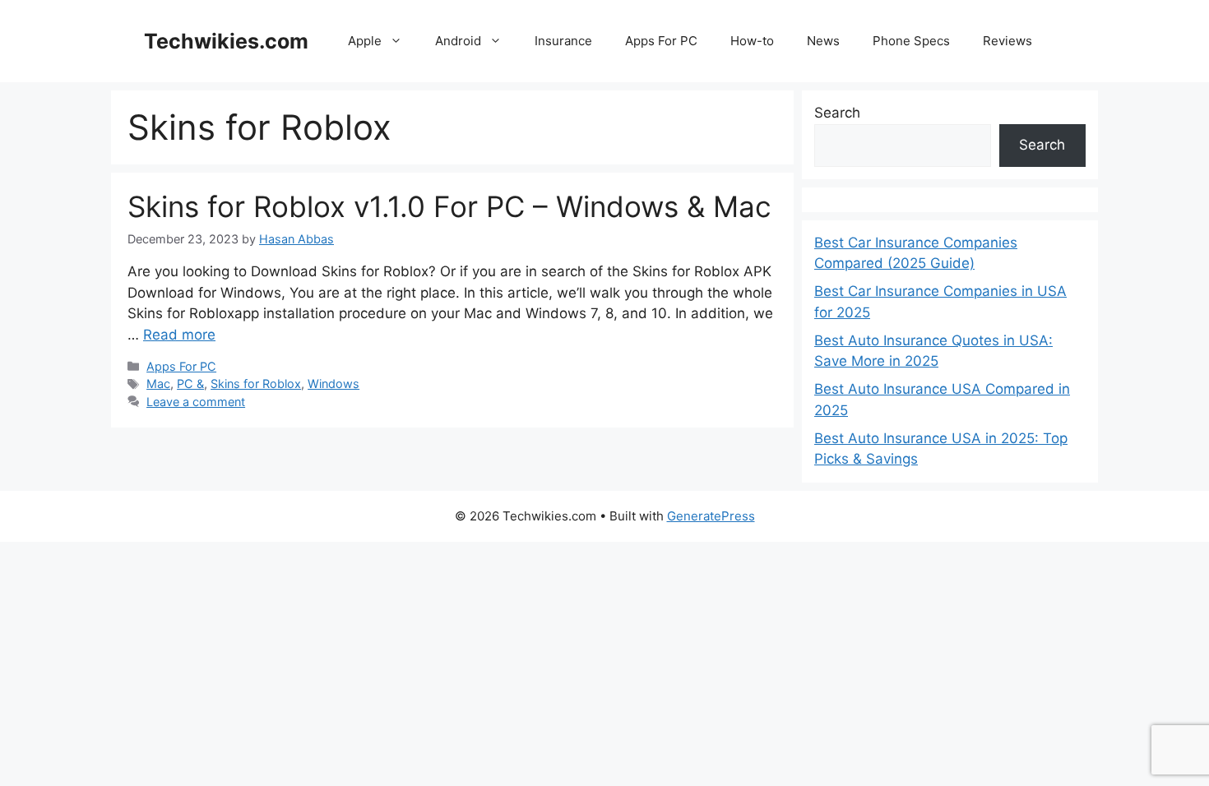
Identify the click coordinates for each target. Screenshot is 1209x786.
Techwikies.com (226, 41)
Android (458, 41)
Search (837, 112)
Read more (179, 334)
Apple (365, 41)
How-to (752, 41)
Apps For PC (661, 41)
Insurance (563, 41)
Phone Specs (911, 41)
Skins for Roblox (256, 384)
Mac (158, 384)
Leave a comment (195, 402)
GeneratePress (711, 516)
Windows (333, 384)
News (823, 41)
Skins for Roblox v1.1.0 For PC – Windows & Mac (449, 206)
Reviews (1007, 41)
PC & (190, 384)
